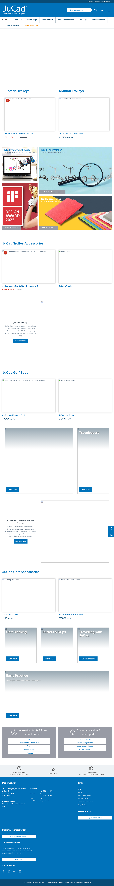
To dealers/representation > (19, 836)
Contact (80, 792)
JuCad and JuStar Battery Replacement (20, 286)
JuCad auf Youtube (14, 871)
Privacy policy (83, 798)
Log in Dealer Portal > (95, 818)
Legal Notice (82, 805)
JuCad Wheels (65, 286)
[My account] (102, 10)
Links (80, 783)
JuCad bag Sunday (67, 415)
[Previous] (7, 114)
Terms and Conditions (85, 802)
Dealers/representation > (103, 1)
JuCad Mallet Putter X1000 (71, 614)
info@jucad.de (44, 801)
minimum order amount (83, 882)
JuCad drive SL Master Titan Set (19, 134)
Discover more (20, 341)
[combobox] (77, 10)
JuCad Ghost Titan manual (71, 134)
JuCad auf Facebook (3, 871)
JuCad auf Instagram (9, 871)
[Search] (89, 10)
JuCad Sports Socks (11, 614)
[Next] (52, 114)
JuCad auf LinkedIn (20, 871)
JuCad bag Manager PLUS (13, 415)
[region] (30, 114)
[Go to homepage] (14, 10)
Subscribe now (19, 859)
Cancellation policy (84, 795)
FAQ (79, 789)
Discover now (20, 541)
